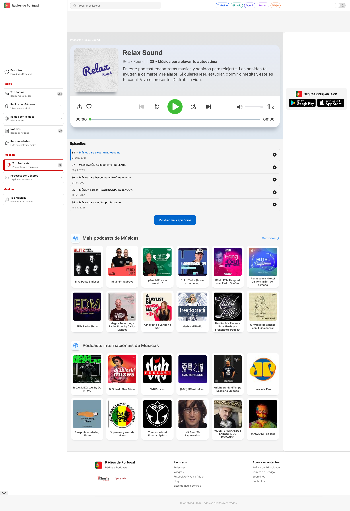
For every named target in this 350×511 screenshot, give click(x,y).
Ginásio (236, 5)
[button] (239, 106)
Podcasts (75, 39)
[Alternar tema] (340, 5)
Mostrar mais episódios (175, 220)
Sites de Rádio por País (187, 485)
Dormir (250, 5)
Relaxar (262, 5)
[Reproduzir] (175, 106)
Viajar (275, 5)
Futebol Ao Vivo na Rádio (188, 476)
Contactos (258, 481)
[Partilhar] (79, 107)
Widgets (179, 471)
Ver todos (269, 238)
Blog (176, 481)
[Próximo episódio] (208, 107)
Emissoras (180, 467)
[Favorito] (89, 107)
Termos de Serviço (263, 471)
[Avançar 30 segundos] (193, 107)
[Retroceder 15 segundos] (157, 107)
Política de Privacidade (266, 467)
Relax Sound (92, 39)
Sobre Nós (258, 476)
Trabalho (222, 5)
